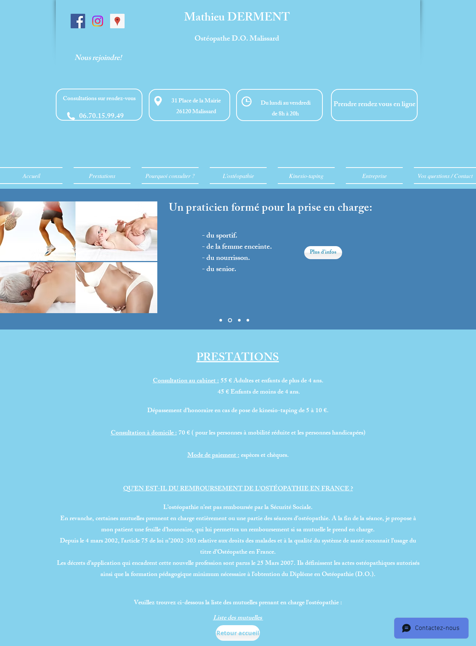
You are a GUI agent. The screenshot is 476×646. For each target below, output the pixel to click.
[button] (99, 105)
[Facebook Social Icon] (78, 21)
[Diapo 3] (239, 320)
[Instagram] (97, 21)
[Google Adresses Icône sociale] (117, 21)
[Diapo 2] (230, 320)
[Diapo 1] (220, 320)
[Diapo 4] (248, 320)
